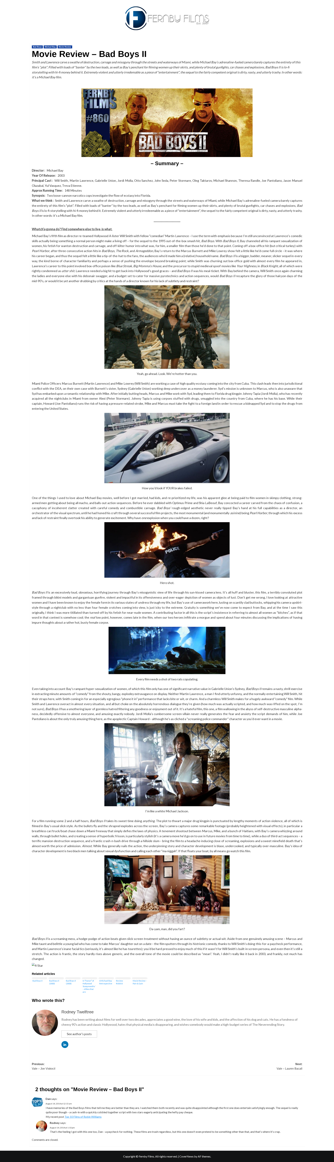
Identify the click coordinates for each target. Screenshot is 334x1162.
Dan (48, 1098)
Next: (289, 1066)
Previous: (43, 1066)
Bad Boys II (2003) (54, 982)
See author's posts (79, 1034)
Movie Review (65, 47)
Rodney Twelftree (77, 1012)
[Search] (303, 41)
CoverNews (186, 1156)
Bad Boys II (37, 981)
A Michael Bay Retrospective (105, 982)
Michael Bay (50, 47)
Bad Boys (37, 47)
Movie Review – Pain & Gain (140, 982)
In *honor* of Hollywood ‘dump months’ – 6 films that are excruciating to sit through (89, 986)
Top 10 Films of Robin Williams (83, 1116)
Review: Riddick (119, 982)
